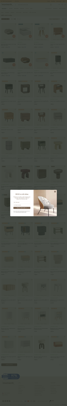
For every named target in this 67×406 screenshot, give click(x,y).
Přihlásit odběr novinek (21, 207)
